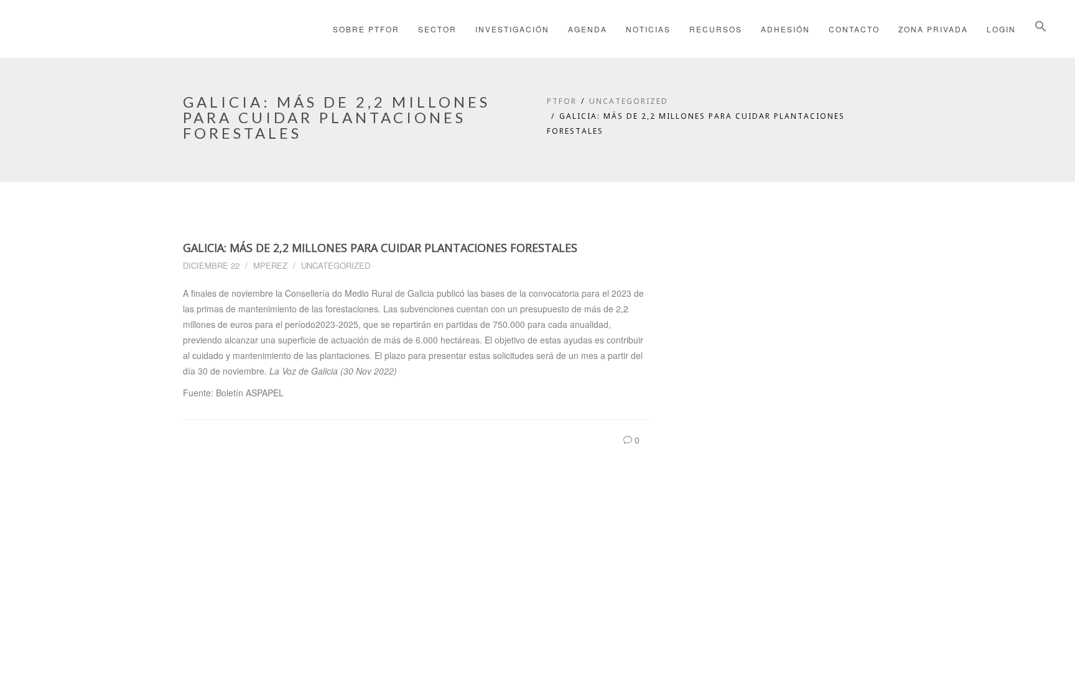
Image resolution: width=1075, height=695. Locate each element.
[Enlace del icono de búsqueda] (1040, 29)
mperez (270, 265)
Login (1001, 29)
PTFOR (562, 101)
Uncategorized (628, 101)
